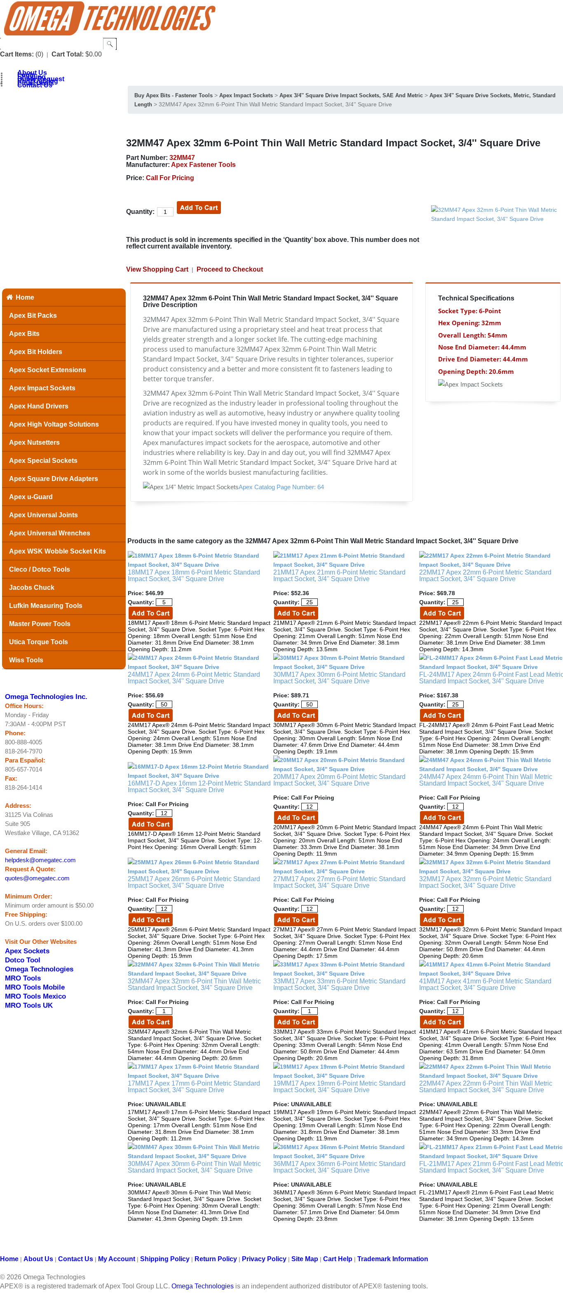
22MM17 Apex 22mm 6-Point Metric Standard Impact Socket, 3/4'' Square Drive (485, 575)
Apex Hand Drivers (38, 406)
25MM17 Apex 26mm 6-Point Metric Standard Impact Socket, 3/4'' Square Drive (194, 882)
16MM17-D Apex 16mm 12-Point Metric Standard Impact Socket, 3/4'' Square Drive (199, 786)
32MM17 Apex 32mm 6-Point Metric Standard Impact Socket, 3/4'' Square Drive (485, 882)
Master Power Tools (39, 623)
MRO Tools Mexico (35, 996)
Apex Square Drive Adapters (53, 478)
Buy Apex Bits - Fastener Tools (173, 95)
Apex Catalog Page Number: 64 (281, 487)
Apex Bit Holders (35, 351)
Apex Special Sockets (43, 460)
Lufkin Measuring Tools (45, 605)
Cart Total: (68, 54)
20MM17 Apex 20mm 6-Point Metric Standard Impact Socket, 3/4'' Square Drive (339, 780)
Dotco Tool (22, 960)
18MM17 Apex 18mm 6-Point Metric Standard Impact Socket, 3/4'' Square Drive (194, 575)
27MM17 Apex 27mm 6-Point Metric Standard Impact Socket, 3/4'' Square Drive (339, 882)
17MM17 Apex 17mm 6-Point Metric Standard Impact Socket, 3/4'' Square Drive (194, 1086)
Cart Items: (17, 54)
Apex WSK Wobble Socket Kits (57, 551)
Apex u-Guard (31, 496)
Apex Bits (24, 333)
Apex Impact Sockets (42, 388)
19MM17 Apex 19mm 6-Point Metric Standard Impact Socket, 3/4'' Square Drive (339, 1086)
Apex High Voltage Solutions (54, 424)
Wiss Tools (26, 660)
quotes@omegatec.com (37, 878)
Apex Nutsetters (34, 442)
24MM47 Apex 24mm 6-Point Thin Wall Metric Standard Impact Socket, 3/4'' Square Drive (485, 780)
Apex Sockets (27, 951)
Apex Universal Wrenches (49, 533)
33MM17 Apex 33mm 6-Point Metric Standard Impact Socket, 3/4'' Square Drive (339, 984)
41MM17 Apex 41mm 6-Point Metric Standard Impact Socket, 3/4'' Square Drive (485, 984)
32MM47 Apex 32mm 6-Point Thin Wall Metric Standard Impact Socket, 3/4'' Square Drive (194, 984)
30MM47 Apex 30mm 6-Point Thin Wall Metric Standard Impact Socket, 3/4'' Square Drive (194, 1167)
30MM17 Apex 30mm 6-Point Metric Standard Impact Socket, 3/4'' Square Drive (339, 678)
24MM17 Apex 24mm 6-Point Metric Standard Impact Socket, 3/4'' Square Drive (194, 678)
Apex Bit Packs (33, 315)
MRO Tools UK (29, 1005)
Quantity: (140, 211)
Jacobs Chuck (31, 587)
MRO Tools (23, 978)
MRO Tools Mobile (35, 987)
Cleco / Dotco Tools (39, 569)
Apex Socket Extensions (47, 369)
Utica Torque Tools (38, 641)
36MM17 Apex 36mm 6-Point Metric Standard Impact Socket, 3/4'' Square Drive (339, 1167)
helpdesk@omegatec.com (40, 860)
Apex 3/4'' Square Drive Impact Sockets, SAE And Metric (351, 95)
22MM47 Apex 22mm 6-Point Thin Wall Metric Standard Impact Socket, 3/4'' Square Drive (485, 1086)
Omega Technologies (39, 969)
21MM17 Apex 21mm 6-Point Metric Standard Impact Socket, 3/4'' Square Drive (339, 575)
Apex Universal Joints (43, 514)
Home (25, 297)
